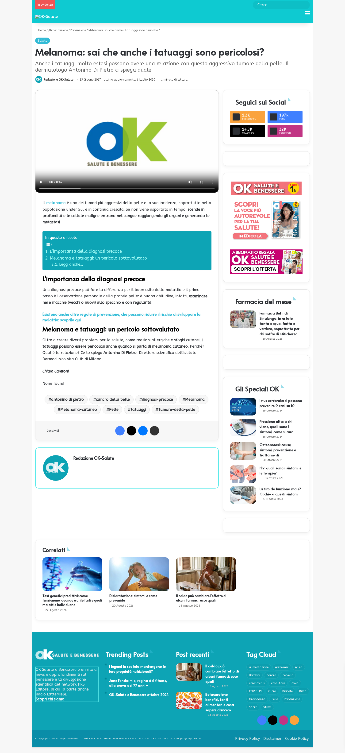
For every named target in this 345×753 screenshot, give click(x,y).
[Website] (76, 466)
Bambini (254, 675)
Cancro (271, 675)
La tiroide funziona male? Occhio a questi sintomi (280, 491)
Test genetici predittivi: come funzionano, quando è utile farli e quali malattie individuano (72, 600)
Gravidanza (257, 699)
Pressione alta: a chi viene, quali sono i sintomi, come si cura (277, 426)
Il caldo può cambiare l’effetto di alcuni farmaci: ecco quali (201, 598)
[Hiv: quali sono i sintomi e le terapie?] (243, 474)
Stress (267, 707)
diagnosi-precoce (157, 399)
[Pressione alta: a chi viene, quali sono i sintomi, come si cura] (243, 427)
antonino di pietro (67, 399)
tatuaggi (138, 409)
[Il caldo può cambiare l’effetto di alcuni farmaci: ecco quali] (206, 574)
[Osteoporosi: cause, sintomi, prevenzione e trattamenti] (243, 451)
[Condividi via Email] (154, 430)
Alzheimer (281, 667)
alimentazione (258, 667)
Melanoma (195, 399)
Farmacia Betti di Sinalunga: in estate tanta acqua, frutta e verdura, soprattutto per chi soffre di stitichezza (279, 323)
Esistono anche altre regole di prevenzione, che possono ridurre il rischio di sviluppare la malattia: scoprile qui (121, 316)
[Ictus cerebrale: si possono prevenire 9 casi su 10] (243, 406)
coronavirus (256, 683)
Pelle (114, 409)
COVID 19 (255, 691)
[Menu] (307, 15)
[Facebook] (120, 430)
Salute (42, 40)
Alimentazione (58, 30)
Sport (253, 707)
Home (41, 30)
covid (295, 683)
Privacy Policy (247, 738)
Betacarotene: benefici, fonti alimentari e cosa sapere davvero (219, 702)
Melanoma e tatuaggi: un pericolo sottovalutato (98, 258)
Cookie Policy (297, 738)
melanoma (56, 203)
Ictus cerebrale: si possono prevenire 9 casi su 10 (281, 403)
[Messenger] (143, 430)
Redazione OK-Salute (58, 79)
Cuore (272, 691)
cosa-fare (278, 683)
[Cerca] (299, 15)
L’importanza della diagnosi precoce (86, 251)
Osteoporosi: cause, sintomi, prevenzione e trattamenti (278, 449)
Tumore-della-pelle (176, 409)
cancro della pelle (113, 399)
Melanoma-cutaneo (78, 409)
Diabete (287, 691)
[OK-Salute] (46, 17)
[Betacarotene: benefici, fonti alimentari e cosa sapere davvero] (189, 700)
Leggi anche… (71, 264)
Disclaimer (272, 738)
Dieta (303, 691)
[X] (131, 430)
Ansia (298, 667)
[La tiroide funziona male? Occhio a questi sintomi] (243, 495)
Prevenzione (78, 30)
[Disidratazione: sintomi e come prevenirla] (139, 574)
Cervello (288, 675)
